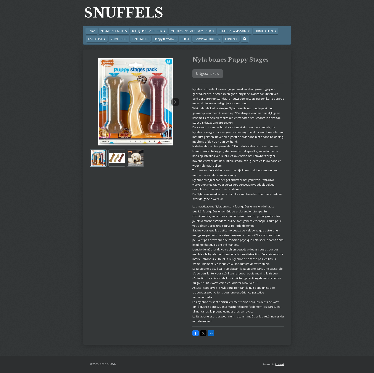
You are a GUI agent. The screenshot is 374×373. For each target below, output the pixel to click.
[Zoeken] (245, 39)
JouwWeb (279, 364)
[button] (98, 158)
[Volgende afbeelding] (175, 102)
